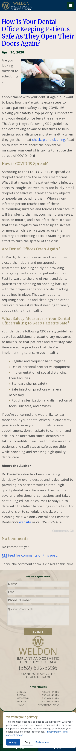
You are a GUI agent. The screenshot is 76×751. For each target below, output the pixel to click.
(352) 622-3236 (38, 668)
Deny (27, 742)
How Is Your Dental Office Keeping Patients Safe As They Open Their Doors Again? (38, 32)
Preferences (42, 742)
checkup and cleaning (48, 139)
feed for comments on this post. (30, 555)
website (25, 522)
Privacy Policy (53, 731)
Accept (13, 742)
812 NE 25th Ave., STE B (38, 675)
